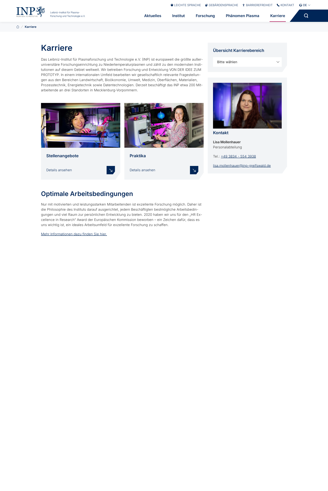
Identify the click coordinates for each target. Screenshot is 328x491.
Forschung (205, 15)
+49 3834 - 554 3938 (238, 156)
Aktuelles (152, 15)
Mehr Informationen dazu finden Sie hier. (74, 234)
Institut (178, 15)
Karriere (277, 15)
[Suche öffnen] (306, 16)
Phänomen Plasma (242, 15)
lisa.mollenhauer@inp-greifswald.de (242, 166)
